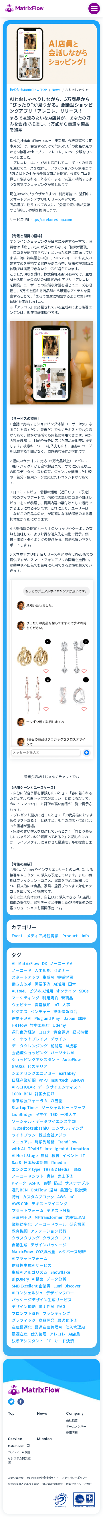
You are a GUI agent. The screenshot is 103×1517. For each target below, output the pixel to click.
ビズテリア (37, 1067)
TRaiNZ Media (56, 1169)
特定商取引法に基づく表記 (23, 1484)
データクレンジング (30, 1046)
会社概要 (72, 1420)
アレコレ (57, 1334)
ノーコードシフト (28, 1176)
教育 (56, 1156)
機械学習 (65, 977)
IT (83, 1156)
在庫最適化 (22, 1327)
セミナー (62, 970)
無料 (45, 1156)
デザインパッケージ (49, 1245)
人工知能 (43, 970)
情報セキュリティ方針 (79, 1484)
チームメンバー (76, 1426)
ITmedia (58, 1163)
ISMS (76, 1169)
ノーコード (22, 970)
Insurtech (59, 1080)
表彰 (47, 1183)
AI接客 (71, 1046)
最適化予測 (68, 1320)
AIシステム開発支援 (19, 1460)
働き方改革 (22, 984)
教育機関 (20, 1231)
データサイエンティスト (60, 1087)
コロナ (45, 1032)
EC (48, 1341)
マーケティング (25, 998)
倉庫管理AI (75, 1217)
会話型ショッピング (30, 1053)
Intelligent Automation (67, 1149)
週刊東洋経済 (24, 1032)
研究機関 (78, 1224)
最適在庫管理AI (48, 1327)
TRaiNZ (35, 1149)
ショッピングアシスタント (36, 1060)
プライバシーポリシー (75, 1478)
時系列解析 (45, 1142)
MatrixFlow (28, 964)
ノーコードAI (62, 964)
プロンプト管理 (26, 1313)
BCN (28, 1094)
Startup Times (25, 1108)
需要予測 (43, 984)
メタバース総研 (72, 1252)
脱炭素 (81, 1190)
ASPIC (34, 1183)
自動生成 (20, 1245)
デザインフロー (60, 1293)
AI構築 (37, 1279)
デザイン (59, 1039)
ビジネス (20, 1012)
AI (13, 964)
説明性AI (46, 1307)
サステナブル (77, 1183)
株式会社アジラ (52, 1135)
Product (70, 936)
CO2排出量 (45, 1252)
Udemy (59, 1025)
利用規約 (50, 998)
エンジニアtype (26, 1169)
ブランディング (56, 1313)
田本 (72, 984)
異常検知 (43, 1005)
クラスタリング (26, 1238)
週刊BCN (20, 1190)
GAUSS (18, 1067)
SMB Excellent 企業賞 (31, 1286)
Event (17, 936)
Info (85, 936)
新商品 (67, 998)
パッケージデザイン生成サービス (42, 1300)
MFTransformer (48, 1217)
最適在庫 (20, 1334)
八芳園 (57, 1101)
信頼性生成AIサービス (32, 1265)
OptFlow (39, 1190)
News (56, 89)
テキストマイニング (49, 1204)
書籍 (51, 1176)
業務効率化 (22, 1224)
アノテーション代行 (48, 1231)
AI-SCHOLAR (23, 1087)
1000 (16, 1094)
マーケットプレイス (30, 1039)
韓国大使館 (45, 1094)
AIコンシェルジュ (27, 1293)
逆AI (53, 1190)
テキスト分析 (59, 1211)
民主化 (41, 1115)
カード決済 (64, 1341)
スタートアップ (26, 977)
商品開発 (47, 1320)
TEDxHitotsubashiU (30, 1128)
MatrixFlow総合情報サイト (43, 1478)
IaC (71, 1197)
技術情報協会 (66, 1012)
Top (11, 1413)
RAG (61, 1307)
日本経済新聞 (36, 1163)
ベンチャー (41, 1012)
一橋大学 (68, 1115)
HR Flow (19, 1025)
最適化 (66, 1190)
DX (44, 964)
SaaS (16, 1163)
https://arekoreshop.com (51, 219)
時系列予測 (22, 1217)
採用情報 (72, 1432)
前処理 (57, 1046)
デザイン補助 (24, 1307)
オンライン (66, 991)
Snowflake (60, 1272)
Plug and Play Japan (54, 1018)
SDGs (84, 991)
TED (54, 1115)
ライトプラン (24, 1135)
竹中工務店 (40, 1025)
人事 (66, 1005)
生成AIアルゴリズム (29, 1272)
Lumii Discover (67, 1286)
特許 (16, 1197)
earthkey (67, 1073)
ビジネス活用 (41, 991)
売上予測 (66, 1176)
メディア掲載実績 (42, 936)
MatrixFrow (22, 1252)
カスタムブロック (38, 1197)
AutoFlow (71, 1060)
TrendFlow (67, 1142)
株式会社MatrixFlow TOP (28, 89)
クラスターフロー (58, 1238)
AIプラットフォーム (29, 1259)
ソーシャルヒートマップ (63, 1108)
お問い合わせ (15, 1478)
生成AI (48, 977)
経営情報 (80, 1032)
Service (15, 1439)
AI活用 (59, 984)
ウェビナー (22, 1005)
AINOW (77, 1080)
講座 (82, 1018)
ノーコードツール (51, 1224)
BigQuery (20, 1279)
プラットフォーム (28, 1211)
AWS (61, 1197)
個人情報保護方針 (52, 1484)
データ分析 (56, 1279)
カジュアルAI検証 (19, 1452)
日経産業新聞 (24, 1080)
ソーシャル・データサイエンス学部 (44, 1121)
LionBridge (22, 1115)
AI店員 (74, 1334)
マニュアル (22, 1142)
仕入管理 (39, 1334)
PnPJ (43, 1080)
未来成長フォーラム (30, 1101)
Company (75, 1413)
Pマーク (19, 1183)
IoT (57, 1005)
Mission (44, 1439)
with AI (18, 1149)
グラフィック (24, 1320)
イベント (70, 1156)
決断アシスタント (27, 1341)
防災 (58, 1183)
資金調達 (62, 1032)
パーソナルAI (62, 1053)
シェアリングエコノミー (34, 1073)
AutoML (19, 991)
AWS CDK (20, 1204)
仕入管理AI (75, 1327)
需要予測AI (21, 1018)
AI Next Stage (25, 1156)
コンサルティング (68, 1128)
